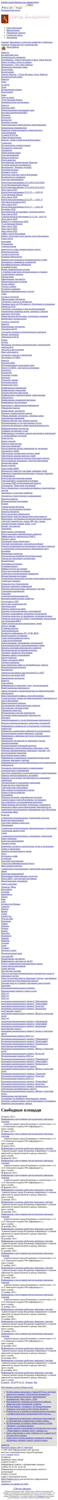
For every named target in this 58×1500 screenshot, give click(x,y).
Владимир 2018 (8, 209)
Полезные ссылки (9, 122)
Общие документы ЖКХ (12, 660)
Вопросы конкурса (9, 157)
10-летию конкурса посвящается (16, 165)
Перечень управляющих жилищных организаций (24, 614)
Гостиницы (6, 858)
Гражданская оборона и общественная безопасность (25, 425)
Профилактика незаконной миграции (18, 400)
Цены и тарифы (8, 626)
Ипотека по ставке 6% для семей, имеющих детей (24, 471)
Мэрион (4, 909)
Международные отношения (14, 881)
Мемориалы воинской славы (14, 67)
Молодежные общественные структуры (19, 876)
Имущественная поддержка (13, 576)
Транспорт (6, 593)
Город (3, 82)
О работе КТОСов (9, 135)
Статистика (27, 1447)
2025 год (5, 993)
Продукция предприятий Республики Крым (21, 556)
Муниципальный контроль (13, 667)
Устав (3, 87)
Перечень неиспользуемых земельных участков (23, 589)
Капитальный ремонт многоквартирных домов (23, 645)
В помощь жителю (9, 628)
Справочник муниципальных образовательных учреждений (29, 828)
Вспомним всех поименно (13, 57)
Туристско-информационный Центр (17, 863)
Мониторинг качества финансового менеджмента (24, 516)
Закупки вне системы (11, 971)
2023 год (5, 998)
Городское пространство (12, 861)
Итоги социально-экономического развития (21, 534)
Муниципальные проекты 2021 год (17, 1036)
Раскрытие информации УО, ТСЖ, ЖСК (20, 633)
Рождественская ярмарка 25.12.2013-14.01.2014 (23, 182)
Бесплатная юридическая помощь (16, 478)
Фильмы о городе (9, 172)
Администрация (8, 246)
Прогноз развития (9, 499)
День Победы (12, 47)
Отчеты (4, 342)
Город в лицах (7, 97)
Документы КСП (9, 329)
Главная (4, 42)
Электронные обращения (12, 418)
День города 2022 (9, 229)
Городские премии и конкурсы (15, 823)
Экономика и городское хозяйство (25, 42)
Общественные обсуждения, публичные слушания (24, 316)
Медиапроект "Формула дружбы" (16, 167)
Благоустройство (9, 657)
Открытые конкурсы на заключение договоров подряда (26, 616)
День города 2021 (9, 226)
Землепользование (9, 743)
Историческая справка (11, 89)
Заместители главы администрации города (20, 249)
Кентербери (6, 889)
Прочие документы (10, 334)
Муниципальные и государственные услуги (21, 423)
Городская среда (8, 606)
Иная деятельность (9, 352)
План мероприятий (10, 155)
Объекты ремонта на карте (13, 609)
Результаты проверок (10, 289)
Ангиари (5, 892)
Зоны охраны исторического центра (17, 790)
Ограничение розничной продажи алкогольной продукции (28, 578)
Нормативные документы (13, 326)
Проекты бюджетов (10, 511)
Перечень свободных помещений (16, 586)
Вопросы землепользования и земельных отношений (25, 723)
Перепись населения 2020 (13, 675)
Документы (11, 37)
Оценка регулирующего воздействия (18, 558)
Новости (5, 52)
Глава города (7, 238)
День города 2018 (9, 214)
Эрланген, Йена (8, 887)
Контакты (5, 115)
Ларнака (5, 938)
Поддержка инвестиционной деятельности (21, 715)
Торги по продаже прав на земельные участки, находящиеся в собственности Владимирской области (28, 979)
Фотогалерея (7, 69)
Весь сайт (8, 8)
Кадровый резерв (9, 267)
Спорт (4, 833)
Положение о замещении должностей (18, 262)
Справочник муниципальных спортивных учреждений (26, 836)
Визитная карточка (10, 252)
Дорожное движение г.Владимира (16, 653)
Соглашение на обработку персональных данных (23, 1098)
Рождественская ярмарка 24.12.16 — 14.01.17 (22, 199)
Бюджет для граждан (10, 526)
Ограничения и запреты (12, 274)
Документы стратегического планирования (21, 496)
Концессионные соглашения (14, 635)
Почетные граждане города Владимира (19, 174)
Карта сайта (16, 1447)
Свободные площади (10, 581)
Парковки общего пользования (15, 655)
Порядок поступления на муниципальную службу (24, 260)
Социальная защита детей (13, 830)
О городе (5, 85)
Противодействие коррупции (14, 393)
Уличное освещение (10, 662)
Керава (4, 911)
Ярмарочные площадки (12, 553)
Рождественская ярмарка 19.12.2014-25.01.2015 (23, 187)
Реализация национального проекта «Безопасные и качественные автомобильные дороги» (24, 1087)
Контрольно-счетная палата (13, 319)
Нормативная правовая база (14, 128)
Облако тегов (27, 1387)
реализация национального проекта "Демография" (24, 1004)
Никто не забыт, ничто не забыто (16, 62)
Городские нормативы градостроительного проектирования (28, 773)
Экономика (6, 528)
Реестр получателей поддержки (15, 571)
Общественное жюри (11, 153)
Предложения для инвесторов (15, 708)
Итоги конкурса (8, 160)
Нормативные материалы (13, 678)
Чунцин (4, 928)
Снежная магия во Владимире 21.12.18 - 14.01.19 (23, 216)
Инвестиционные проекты (13, 703)
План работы (7, 683)
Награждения (7, 277)
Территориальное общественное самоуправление (23, 125)
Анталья (5, 943)
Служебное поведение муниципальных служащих (24, 272)
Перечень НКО (8, 108)
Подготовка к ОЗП (9, 601)
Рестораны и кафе (9, 856)
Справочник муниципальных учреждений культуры (25, 818)
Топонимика (7, 795)
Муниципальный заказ (11, 953)
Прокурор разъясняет (11, 446)
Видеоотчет (6, 120)
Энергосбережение (10, 631)
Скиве (4, 914)
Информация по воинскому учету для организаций (24, 685)
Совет (4, 294)
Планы (4, 340)
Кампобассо (6, 894)
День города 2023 (9, 231)
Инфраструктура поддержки (14, 569)
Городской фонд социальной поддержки (19, 481)
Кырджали (6, 921)
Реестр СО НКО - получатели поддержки (20, 368)
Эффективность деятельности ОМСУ (18, 536)
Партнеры (5, 985)
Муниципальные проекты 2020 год (17, 1056)
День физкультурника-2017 (13, 202)
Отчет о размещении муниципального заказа (21, 963)
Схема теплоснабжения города (15, 638)
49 (12, 1382)
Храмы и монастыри (10, 849)
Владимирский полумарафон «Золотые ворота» (23, 212)
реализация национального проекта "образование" (24, 1021)
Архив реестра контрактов (13, 966)
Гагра (3, 945)
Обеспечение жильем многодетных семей (20, 453)
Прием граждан (8, 441)
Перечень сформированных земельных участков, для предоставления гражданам (25, 751)
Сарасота (5, 906)
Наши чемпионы (9, 838)
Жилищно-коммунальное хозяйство (17, 598)
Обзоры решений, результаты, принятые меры (22, 416)
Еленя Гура (6, 916)
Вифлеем (5, 940)
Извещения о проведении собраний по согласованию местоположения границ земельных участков (25, 732)
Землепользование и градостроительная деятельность (25, 720)
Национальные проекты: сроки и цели (19, 991)
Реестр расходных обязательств (15, 514)
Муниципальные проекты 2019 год (17, 1078)
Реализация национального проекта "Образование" (25, 1039)
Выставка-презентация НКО (14, 112)
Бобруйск (5, 933)
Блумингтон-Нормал (10, 904)
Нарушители (7, 670)
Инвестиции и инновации (13, 531)
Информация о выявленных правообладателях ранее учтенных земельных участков (25, 759)
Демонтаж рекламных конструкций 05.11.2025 (22, 673)
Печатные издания (9, 170)
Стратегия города (14, 35)
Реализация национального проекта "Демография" (24, 1041)
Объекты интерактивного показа (16, 851)
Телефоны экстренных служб (14, 431)
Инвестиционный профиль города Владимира (22, 696)
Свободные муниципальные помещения (19, 573)
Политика (40, 1496)
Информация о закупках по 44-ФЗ (17, 961)
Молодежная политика (11, 866)
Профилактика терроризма (13, 390)
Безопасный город (9, 385)
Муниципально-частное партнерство (18, 713)
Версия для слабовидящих (27, 2)
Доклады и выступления (12, 349)
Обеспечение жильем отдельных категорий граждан (25, 458)
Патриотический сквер (11, 77)
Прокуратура (7, 438)
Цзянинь (5, 926)
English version (7, 2)
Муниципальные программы (14, 501)
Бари (3, 899)
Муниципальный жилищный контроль (19, 650)
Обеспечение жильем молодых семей (18, 456)
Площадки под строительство (24, 44)
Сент (3, 901)
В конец (29, 1382)
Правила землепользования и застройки (19, 775)
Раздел (19, 8)
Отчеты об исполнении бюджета (16, 509)
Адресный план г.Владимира (14, 787)
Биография (6, 241)
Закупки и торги (8, 950)
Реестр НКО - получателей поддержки (19, 878)
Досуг (4, 854)
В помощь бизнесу (9, 566)
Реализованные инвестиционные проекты (20, 705)
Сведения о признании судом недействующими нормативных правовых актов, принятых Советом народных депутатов (24, 311)
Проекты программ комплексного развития (21, 648)
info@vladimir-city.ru (10, 1479)
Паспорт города (8, 539)
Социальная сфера (9, 812)
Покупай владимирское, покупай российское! (22, 544)
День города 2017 (9, 204)
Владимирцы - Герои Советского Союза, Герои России (26, 60)
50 (15, 1382)
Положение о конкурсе (11, 148)
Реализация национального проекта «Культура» (23, 1084)
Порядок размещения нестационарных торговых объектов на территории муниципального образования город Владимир (28, 548)
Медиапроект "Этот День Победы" (17, 65)
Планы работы (8, 284)
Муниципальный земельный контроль (18, 745)
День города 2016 (9, 197)
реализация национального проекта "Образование (24, 1001)
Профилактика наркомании (13, 388)
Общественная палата (11, 137)
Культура (5, 815)
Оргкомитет (6, 150)
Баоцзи (4, 931)
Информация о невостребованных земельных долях (25, 748)
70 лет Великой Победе (12, 100)
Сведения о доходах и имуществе (16, 302)
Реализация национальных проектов (18, 988)
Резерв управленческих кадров (15, 269)
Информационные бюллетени (15, 428)
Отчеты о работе (8, 286)
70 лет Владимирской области (15, 185)
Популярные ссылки (11, 1387)
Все (35, 1382)
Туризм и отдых (8, 843)
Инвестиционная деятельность (15, 688)
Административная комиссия (14, 596)
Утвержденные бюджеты (12, 507)
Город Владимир (14, 28)
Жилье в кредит (8, 465)
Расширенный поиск (10, 10)
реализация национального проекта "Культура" (23, 1006)
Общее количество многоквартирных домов (21, 623)
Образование (7, 825)
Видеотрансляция (9, 382)
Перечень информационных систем (17, 291)
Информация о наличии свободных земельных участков (27, 1148)
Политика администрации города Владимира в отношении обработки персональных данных (28, 1102)
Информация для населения (14, 402)
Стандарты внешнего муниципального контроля (23, 332)
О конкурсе (6, 143)
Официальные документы (13, 279)
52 (20, 1382)
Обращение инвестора (11, 710)
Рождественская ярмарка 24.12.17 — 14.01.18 (22, 207)
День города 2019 (9, 219)
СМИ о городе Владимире (13, 234)
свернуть (5, 1445)
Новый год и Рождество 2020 (14, 221)
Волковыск (6, 936)
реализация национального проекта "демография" (24, 1024)
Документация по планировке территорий (20, 783)
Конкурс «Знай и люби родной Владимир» (21, 140)
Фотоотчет (6, 117)
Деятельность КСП (10, 337)
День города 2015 (9, 190)
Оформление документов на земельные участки (23, 741)
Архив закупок (8, 968)
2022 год (5, 1018)
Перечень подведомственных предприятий (21, 611)
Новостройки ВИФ (10, 468)
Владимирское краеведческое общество (19, 162)
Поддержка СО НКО (10, 357)
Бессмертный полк (9, 55)
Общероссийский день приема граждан (19, 420)
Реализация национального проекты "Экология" (23, 1073)
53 (23, 1382)
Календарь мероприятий (12, 820)
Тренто (4, 897)
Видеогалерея (7, 72)
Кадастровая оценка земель (13, 755)
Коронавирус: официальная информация (20, 405)
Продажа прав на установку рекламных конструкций (25, 983)
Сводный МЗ (7, 956)
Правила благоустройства (13, 792)
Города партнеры (9, 884)
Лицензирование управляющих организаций (22, 643)
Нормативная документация (14, 1096)
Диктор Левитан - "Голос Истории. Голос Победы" (24, 74)
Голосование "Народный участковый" (18, 485)
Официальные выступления (14, 281)
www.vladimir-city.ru (10, 1455)
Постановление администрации (15, 145)
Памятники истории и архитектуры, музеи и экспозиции (27, 846)
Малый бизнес (13, 30)
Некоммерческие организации (15, 102)
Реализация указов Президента (15, 541)
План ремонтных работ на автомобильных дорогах (24, 665)
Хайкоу (4, 923)
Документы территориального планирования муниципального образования (22, 769)
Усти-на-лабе (7, 919)
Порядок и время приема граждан (16, 413)
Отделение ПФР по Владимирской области (21, 483)
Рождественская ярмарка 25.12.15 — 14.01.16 (22, 192)
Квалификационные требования (16, 264)
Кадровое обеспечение (11, 257)
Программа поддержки (11, 564)
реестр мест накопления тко (14, 604)
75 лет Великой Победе (12, 224)
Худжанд (5, 948)
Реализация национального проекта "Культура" (23, 1053)
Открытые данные (9, 380)
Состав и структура (10, 254)
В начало (5, 1382)
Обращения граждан (15, 33)
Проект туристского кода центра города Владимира (25, 236)
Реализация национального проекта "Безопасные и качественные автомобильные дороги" (24, 1045)
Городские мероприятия (12, 179)
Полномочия (7, 244)
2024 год (5, 996)
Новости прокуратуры (11, 443)
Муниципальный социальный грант (18, 110)
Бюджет (4, 504)
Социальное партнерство (12, 591)
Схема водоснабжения (11, 640)
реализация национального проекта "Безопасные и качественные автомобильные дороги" (24, 1065)
